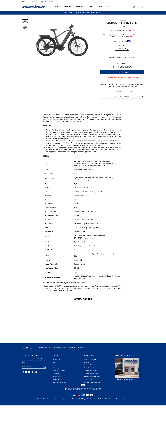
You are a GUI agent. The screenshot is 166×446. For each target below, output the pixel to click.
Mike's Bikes (123, 379)
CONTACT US (35, 1)
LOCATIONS (25, 1)
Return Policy (122, 96)
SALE (109, 7)
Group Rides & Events (90, 368)
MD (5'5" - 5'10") (115, 57)
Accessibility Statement (60, 382)
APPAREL (92, 7)
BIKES (57, 7)
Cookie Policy (57, 379)
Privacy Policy (57, 376)
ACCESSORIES (80, 7)
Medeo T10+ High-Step (45, 347)
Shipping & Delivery (122, 92)
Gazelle (122, 20)
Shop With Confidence (91, 359)
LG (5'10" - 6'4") (129, 57)
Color (122, 45)
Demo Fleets (88, 379)
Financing (56, 368)
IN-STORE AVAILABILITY (123, 67)
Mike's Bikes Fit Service (91, 373)
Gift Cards (56, 373)
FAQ (54, 362)
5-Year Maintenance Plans (92, 376)
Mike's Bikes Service (90, 371)
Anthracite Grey (122, 49)
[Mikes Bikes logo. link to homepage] (33, 6)
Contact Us (56, 359)
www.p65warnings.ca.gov (92, 390)
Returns (55, 365)
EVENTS (50, 1)
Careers (86, 362)
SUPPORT (43, 1)
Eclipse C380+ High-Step (61, 347)
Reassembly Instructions (91, 365)
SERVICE (101, 7)
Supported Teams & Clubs (92, 382)
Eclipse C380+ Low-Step (76, 347)
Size (122, 54)
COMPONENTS (67, 7)
